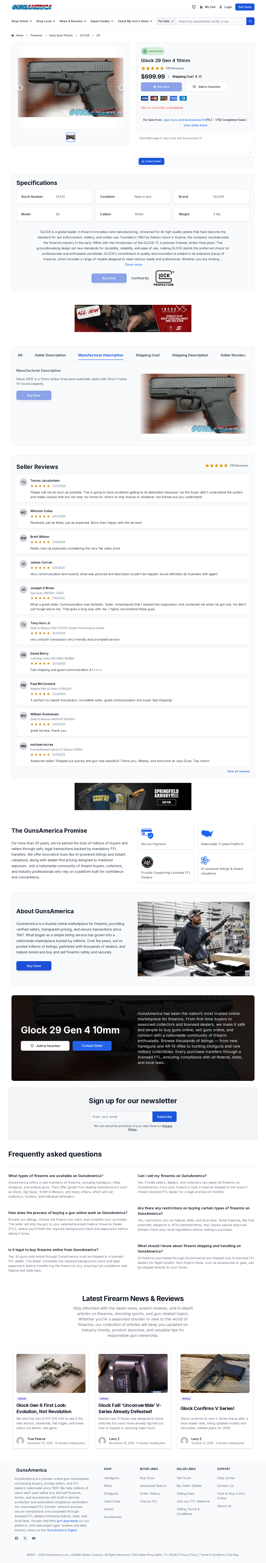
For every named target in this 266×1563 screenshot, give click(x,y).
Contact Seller (153, 161)
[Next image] (121, 87)
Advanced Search (153, 1486)
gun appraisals (67, 1521)
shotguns (15, 1187)
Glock (17, 1192)
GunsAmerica (31, 1470)
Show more (133, 264)
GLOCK (84, 35)
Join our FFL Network (193, 1501)
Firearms (36, 35)
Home (20, 35)
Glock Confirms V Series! (207, 1408)
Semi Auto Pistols (61, 35)
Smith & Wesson (51, 1192)
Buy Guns (34, 966)
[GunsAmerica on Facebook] (16, 1538)
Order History (150, 1493)
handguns (103, 1182)
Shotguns (111, 1493)
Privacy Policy (189, 1554)
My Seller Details (189, 1486)
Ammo (109, 1509)
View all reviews (238, 771)
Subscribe (164, 1117)
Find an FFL (149, 1501)
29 (98, 35)
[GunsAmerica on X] (25, 1538)
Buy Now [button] (164, 86)
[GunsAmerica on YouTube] (34, 1538)
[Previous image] (19, 87)
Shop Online (19, 21)
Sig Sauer (30, 1192)
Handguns (111, 1478)
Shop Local (44, 21)
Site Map (233, 1554)
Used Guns (112, 1501)
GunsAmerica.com (57, 1554)
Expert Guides (100, 21)
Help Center (226, 1478)
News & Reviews (71, 21)
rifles (116, 1182)
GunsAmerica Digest (62, 1530)
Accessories (113, 1517)
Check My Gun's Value (133, 21)
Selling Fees (185, 1493)
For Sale (164, 21)
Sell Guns (244, 7)
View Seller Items (195, 125)
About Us (224, 1506)
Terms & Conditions (212, 1554)
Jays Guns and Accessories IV (184, 119)
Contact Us (225, 1486)
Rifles (108, 1486)
